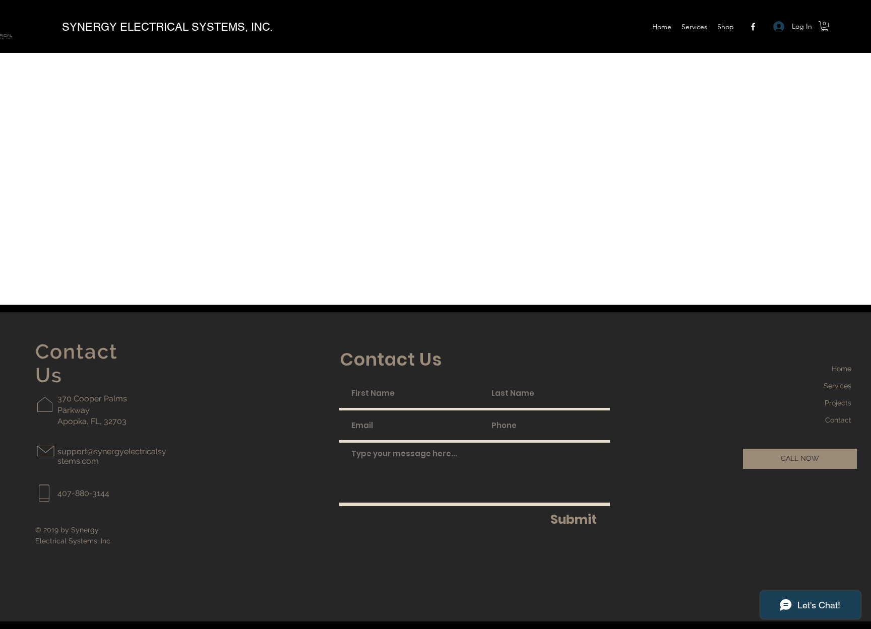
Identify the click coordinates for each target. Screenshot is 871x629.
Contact (838, 420)
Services (837, 386)
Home (841, 369)
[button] (725, 26)
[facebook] (753, 27)
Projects (838, 403)
